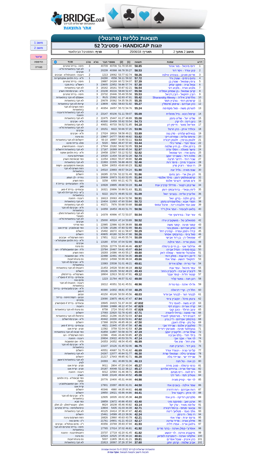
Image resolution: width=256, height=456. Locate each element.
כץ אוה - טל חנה (185, 361)
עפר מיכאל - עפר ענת (182, 268)
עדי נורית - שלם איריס (182, 263)
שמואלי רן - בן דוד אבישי (180, 237)
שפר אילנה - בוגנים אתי (181, 385)
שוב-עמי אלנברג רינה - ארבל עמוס (175, 204)
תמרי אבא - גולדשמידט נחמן (178, 201)
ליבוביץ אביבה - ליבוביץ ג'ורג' (178, 271)
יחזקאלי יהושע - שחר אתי (180, 259)
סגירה (38, 67)
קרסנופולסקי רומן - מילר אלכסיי (176, 177)
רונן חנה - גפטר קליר (183, 278)
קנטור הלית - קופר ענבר (181, 274)
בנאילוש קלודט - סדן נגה (180, 133)
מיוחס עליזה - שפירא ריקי (180, 136)
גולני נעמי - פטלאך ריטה (180, 411)
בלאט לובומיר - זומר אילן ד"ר (178, 209)
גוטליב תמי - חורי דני (182, 375)
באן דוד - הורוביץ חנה (182, 346)
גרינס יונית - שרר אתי (182, 417)
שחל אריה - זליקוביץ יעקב (180, 332)
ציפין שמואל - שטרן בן (182, 81)
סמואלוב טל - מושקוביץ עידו (178, 220)
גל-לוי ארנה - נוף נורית (182, 284)
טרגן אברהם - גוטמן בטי (181, 228)
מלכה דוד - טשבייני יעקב (180, 155)
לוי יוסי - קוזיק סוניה (183, 379)
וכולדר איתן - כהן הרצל (181, 129)
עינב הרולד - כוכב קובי (182, 309)
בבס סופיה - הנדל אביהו (180, 249)
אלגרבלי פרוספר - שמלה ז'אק (177, 252)
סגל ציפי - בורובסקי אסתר (179, 234)
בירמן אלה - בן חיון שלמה (180, 146)
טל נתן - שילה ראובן (183, 322)
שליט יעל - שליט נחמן (182, 118)
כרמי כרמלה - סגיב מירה (180, 365)
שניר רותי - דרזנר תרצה (181, 159)
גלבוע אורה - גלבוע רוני (181, 87)
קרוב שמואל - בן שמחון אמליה (177, 91)
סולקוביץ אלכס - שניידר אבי (179, 325)
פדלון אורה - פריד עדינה (180, 420)
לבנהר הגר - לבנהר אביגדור (179, 294)
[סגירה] (55, 62)
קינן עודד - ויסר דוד (183, 70)
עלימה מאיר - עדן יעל (182, 404)
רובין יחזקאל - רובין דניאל (180, 94)
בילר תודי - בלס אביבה (181, 335)
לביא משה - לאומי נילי (182, 303)
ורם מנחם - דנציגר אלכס (180, 180)
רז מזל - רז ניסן (186, 414)
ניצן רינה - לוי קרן (185, 121)
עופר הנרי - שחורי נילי (182, 143)
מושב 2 (38, 47)
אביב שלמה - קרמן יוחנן (181, 442)
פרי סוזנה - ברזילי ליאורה (180, 312)
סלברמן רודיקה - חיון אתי (180, 397)
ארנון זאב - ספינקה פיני (181, 401)
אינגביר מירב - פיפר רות (181, 162)
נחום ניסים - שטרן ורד (182, 78)
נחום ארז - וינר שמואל (182, 152)
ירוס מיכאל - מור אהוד (182, 66)
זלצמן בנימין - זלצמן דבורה (179, 139)
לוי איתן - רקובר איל (183, 392)
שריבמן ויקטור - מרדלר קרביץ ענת (175, 185)
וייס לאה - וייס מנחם (183, 372)
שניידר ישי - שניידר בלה (181, 356)
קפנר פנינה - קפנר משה (181, 224)
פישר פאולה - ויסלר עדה (180, 149)
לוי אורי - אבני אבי (184, 338)
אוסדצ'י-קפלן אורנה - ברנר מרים (176, 428)
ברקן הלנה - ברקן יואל (182, 198)
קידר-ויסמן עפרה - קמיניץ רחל (177, 231)
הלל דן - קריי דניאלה (183, 290)
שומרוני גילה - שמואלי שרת (179, 353)
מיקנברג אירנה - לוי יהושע (180, 432)
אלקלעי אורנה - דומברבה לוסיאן (176, 436)
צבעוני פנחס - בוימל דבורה (179, 408)
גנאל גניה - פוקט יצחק (182, 84)
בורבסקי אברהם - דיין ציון (180, 319)
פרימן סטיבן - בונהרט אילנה (178, 74)
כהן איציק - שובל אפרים (181, 439)
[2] (121, 62)
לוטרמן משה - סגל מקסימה (179, 108)
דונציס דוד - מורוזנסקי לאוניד (178, 316)
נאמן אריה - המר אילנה (181, 242)
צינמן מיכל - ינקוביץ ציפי (180, 298)
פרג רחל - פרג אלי (184, 341)
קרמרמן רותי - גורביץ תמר (179, 100)
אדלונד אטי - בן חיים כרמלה (178, 246)
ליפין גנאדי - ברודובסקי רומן (178, 189)
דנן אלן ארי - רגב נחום (182, 174)
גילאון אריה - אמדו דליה (181, 424)
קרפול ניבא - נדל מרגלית (180, 113)
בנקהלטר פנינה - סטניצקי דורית (176, 328)
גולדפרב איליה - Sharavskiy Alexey (174, 97)
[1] (128, 62)
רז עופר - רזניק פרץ (184, 165)
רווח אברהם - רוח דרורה (181, 389)
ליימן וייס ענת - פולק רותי (180, 256)
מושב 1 (38, 42)
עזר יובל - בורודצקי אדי (181, 214)
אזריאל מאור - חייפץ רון (181, 124)
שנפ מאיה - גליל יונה (183, 169)
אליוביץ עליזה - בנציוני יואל (179, 193)
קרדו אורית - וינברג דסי (181, 306)
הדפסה (38, 61)
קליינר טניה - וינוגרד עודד (180, 350)
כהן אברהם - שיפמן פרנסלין (178, 103)
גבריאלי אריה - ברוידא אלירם (178, 368)
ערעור (38, 56)
